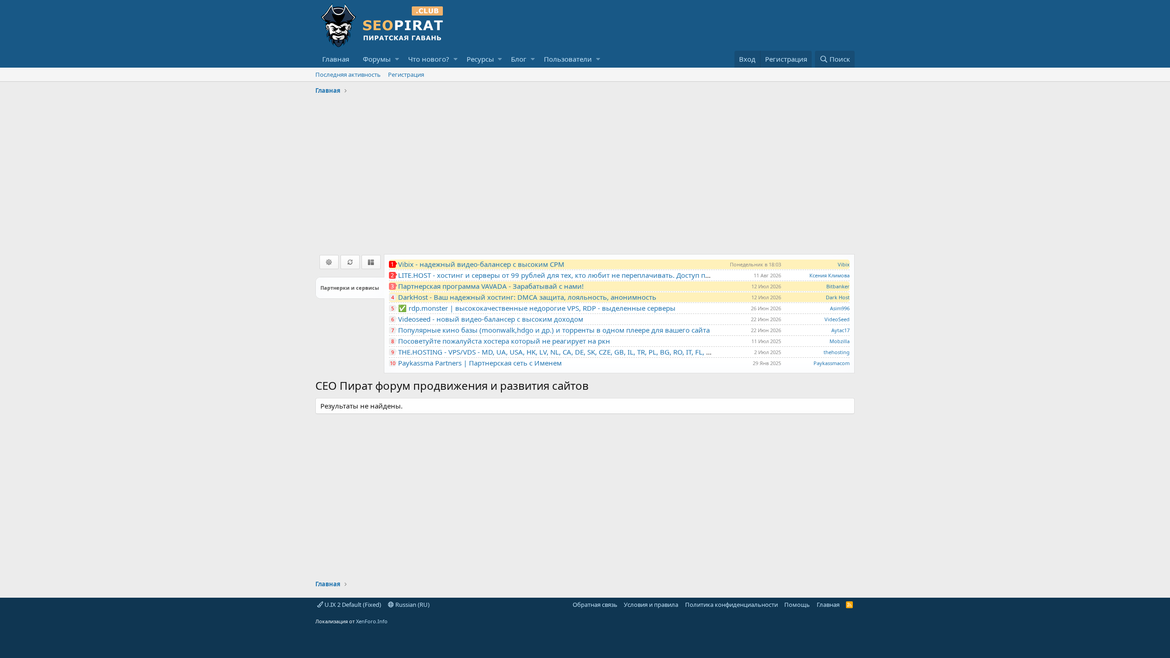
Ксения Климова (829, 275)
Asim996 (840, 308)
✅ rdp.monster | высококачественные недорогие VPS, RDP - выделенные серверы (536, 308)
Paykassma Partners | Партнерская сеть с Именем (480, 362)
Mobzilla (840, 341)
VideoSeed (837, 319)
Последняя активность (348, 74)
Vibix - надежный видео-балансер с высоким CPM (481, 264)
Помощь (797, 604)
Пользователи (568, 59)
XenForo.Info (372, 621)
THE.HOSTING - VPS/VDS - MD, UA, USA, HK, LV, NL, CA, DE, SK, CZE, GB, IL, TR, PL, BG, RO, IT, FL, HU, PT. (563, 351)
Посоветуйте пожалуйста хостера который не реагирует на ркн (504, 340)
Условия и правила (651, 604)
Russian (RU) (412, 604)
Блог (518, 59)
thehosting (837, 352)
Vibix (844, 264)
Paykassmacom (832, 363)
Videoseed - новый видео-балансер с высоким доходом (490, 319)
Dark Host (838, 297)
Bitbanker (838, 286)
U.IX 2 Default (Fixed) (352, 604)
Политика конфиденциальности (731, 604)
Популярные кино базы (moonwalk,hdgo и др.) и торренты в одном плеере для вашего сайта (554, 329)
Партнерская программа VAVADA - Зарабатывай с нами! (491, 286)
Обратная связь (595, 604)
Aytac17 (840, 330)
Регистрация (406, 74)
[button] (397, 59)
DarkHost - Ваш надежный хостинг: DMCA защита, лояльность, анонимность (527, 297)
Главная (335, 59)
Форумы (377, 59)
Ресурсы (480, 59)
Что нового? (428, 59)
